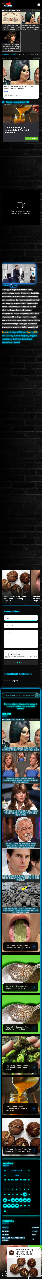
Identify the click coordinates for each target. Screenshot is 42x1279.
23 (29, 1200)
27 (17, 1206)
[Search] (37, 695)
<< (5, 1171)
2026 (17, 1175)
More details (31, 138)
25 (9, 1206)
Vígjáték (14, 54)
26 (13, 1206)
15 (25, 1194)
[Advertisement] (21, 163)
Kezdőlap (5, 54)
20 (17, 1200)
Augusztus (17, 1171)
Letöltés (6, 285)
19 (13, 1200)
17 (5, 1200)
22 (25, 1200)
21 (21, 1200)
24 (5, 1206)
